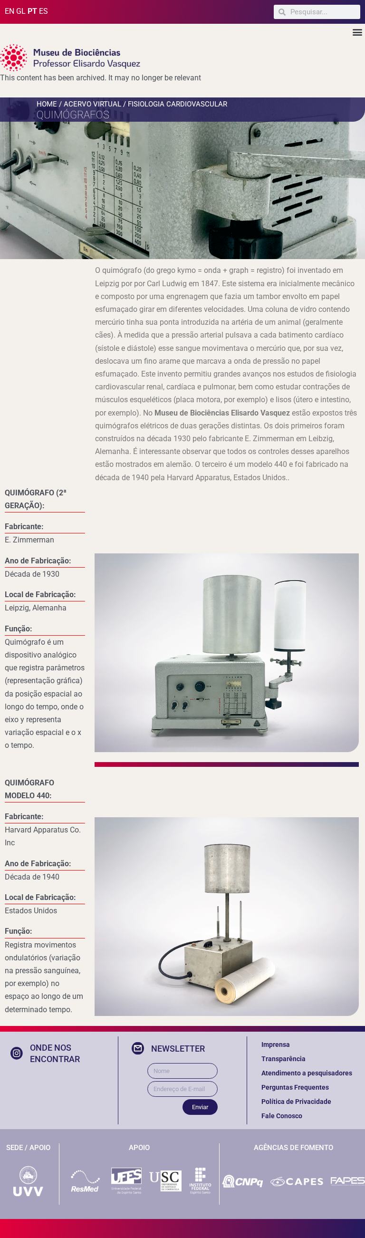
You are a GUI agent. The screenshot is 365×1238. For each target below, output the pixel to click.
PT (32, 11)
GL (21, 11)
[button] (357, 31)
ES (43, 11)
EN (9, 11)
